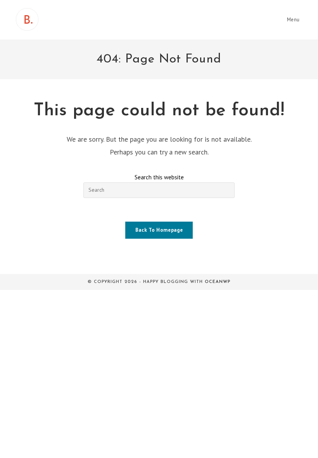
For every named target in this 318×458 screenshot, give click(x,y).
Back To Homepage (159, 230)
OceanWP (217, 282)
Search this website (159, 177)
